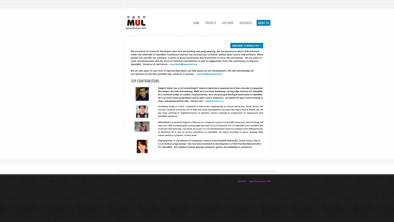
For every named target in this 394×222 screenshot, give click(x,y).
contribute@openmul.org (183, 64)
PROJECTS (210, 23)
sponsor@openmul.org (209, 74)
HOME (196, 23)
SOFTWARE (227, 23)
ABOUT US (263, 23)
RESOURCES (246, 23)
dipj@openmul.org (214, 101)
